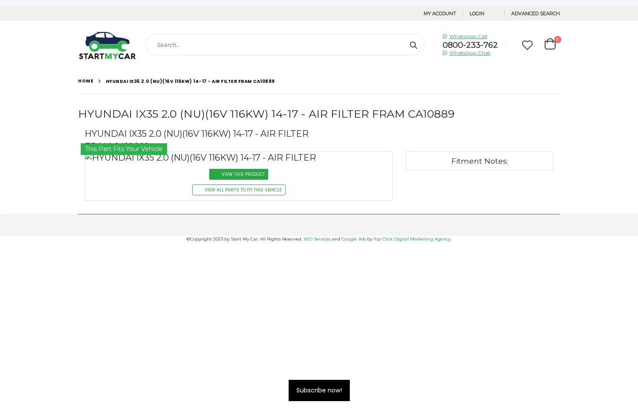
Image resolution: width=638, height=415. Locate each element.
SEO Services (317, 239)
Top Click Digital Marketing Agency (412, 239)
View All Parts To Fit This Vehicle (243, 190)
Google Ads (354, 239)
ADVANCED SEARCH (535, 13)
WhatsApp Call (468, 36)
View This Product (243, 174)
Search (414, 44)
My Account (440, 13)
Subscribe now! (319, 390)
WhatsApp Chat (469, 52)
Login (477, 13)
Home (85, 81)
